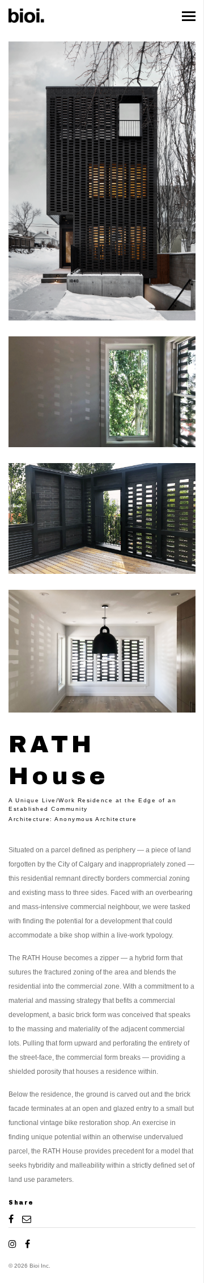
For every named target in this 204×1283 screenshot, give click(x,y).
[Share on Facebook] (12, 1218)
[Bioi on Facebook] (26, 1243)
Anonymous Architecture (95, 819)
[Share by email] (25, 1218)
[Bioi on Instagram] (14, 1243)
